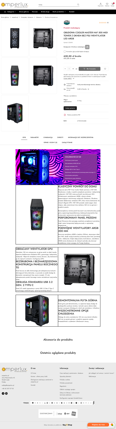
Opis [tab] (24, 137)
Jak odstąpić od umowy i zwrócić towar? (101, 373)
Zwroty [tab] (60, 137)
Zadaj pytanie (70, 108)
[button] (59, 12)
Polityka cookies (65, 380)
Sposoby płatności (65, 376)
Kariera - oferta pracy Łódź (39, 376)
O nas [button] (33, 368)
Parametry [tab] (35, 137)
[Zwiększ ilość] (73, 69)
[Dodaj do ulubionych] (105, 69)
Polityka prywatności (66, 383)
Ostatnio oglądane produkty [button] (58, 353)
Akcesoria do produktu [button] (58, 339)
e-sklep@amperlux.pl (8, 385)
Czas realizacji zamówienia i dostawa (71, 373)
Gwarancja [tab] (48, 137)
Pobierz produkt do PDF (73, 115)
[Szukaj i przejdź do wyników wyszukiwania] (78, 4)
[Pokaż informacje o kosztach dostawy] (88, 89)
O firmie (33, 373)
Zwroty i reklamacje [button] (96, 368)
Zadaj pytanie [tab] (67, 142)
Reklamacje (92, 376)
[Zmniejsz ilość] (65, 69)
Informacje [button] (64, 368)
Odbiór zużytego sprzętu (67, 389)
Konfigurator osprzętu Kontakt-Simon (71, 398)
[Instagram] (6, 393)
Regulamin (63, 386)
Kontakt (33, 385)
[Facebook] (3, 393)
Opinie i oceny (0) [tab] (50, 142)
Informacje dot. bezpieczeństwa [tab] (80, 137)
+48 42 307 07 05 (8, 388)
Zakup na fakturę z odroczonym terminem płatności (69, 394)
